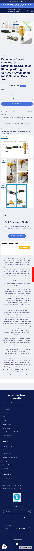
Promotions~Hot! (7, 446)
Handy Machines (7, 461)
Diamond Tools (7, 453)
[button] (2, 11)
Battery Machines (8, 464)
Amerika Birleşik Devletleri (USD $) (16, 528)
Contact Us (6, 468)
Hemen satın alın (17, 103)
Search (5, 420)
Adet (2, 89)
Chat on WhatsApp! (17, 235)
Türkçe (16, 537)
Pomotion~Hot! (7, 424)
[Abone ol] (29, 410)
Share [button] (4, 215)
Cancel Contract (7, 435)
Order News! (6, 428)
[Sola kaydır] (13, 51)
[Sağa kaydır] (20, 51)
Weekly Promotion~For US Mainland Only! (14, 431)
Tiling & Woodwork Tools (10, 457)
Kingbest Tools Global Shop (11, 546)
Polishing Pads (7, 450)
